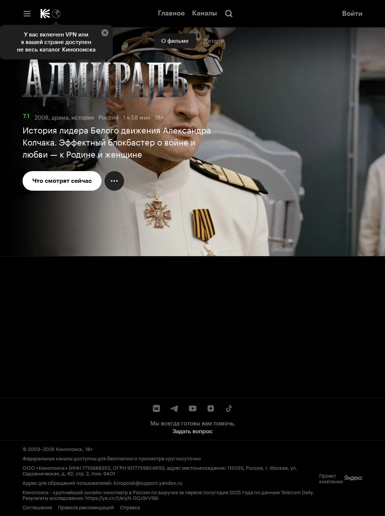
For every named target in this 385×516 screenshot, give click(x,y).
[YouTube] (192, 408)
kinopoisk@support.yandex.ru (148, 482)
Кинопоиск (69, 448)
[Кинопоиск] (45, 13)
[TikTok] (228, 408)
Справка (130, 506)
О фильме (175, 41)
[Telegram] (174, 408)
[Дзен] (210, 408)
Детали (214, 41)
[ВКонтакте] (156, 408)
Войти (352, 13)
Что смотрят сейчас (62, 180)
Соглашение (37, 506)
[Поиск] (228, 13)
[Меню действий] (114, 181)
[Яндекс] (353, 478)
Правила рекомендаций (86, 506)
